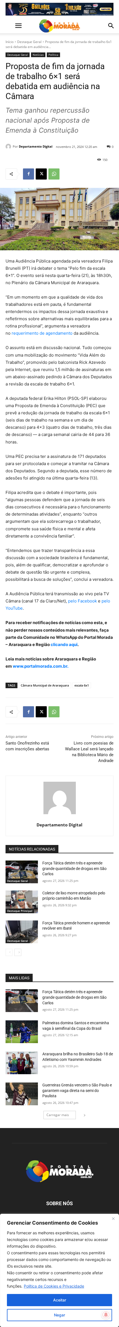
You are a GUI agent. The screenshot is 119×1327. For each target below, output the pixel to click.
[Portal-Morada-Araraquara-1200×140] (59, 9)
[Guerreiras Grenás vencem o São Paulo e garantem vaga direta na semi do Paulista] (22, 1094)
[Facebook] (28, 174)
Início (10, 41)
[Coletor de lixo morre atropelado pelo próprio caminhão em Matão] (22, 901)
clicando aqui (63, 644)
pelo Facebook (82, 601)
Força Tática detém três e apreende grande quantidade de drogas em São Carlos (74, 868)
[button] (9, 25)
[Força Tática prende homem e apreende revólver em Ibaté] (22, 931)
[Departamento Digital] (9, 146)
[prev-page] (9, 952)
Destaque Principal (19, 911)
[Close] (113, 1218)
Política (53, 55)
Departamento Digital (35, 146)
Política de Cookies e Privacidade (54, 1286)
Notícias (38, 55)
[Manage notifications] (106, 1314)
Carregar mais (57, 1114)
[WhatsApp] (54, 174)
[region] (59, 1270)
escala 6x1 (81, 685)
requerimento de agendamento (42, 333)
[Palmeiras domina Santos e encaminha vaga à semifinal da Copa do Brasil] (22, 1031)
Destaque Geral (29, 41)
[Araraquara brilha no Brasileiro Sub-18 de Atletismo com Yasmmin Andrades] (22, 1062)
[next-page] (17, 952)
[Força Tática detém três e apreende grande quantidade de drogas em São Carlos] (22, 872)
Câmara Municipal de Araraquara (45, 685)
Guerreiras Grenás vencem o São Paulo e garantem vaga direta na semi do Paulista (77, 1090)
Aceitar (59, 1300)
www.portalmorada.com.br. (40, 666)
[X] (41, 174)
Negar (59, 1315)
